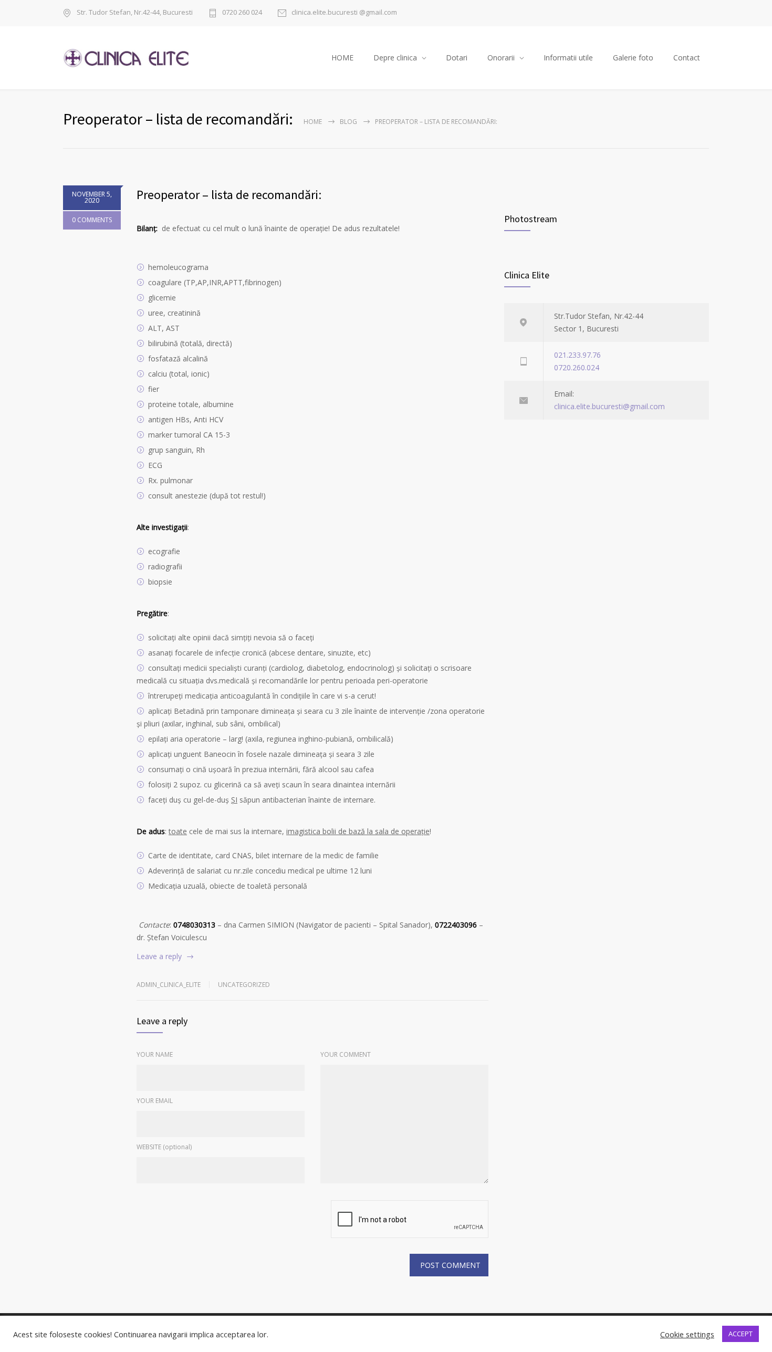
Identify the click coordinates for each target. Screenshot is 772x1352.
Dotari (456, 58)
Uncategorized (244, 984)
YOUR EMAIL (155, 1100)
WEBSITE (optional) (164, 1146)
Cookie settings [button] (687, 1334)
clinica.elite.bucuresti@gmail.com (609, 406)
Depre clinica (395, 58)
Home (313, 121)
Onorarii (501, 58)
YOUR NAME (155, 1054)
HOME (342, 58)
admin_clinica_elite (169, 984)
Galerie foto (633, 58)
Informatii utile (568, 58)
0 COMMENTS (92, 219)
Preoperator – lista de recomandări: (229, 194)
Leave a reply (159, 956)
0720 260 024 (242, 13)
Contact (686, 58)
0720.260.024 (576, 367)
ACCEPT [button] (740, 1333)
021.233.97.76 (577, 355)
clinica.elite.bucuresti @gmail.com (344, 13)
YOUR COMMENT (345, 1054)
